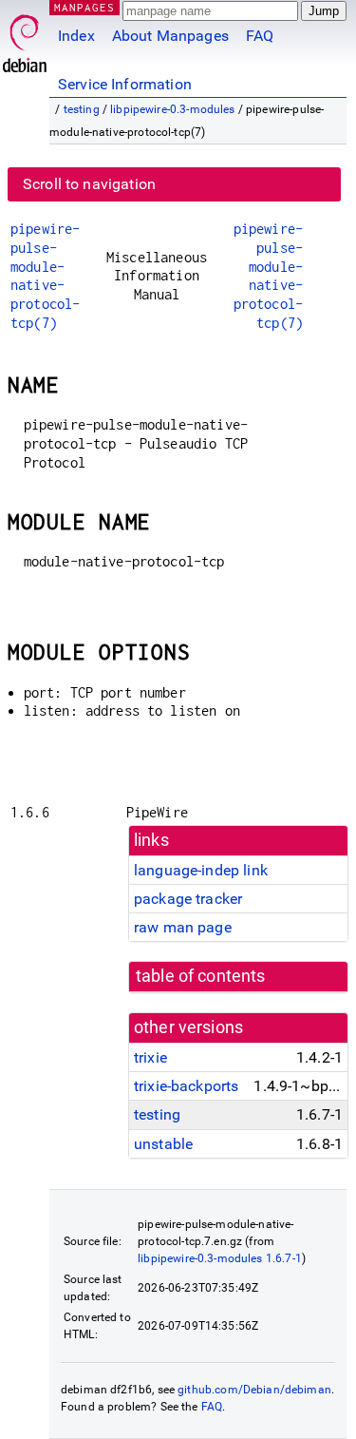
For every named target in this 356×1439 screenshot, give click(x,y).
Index (76, 36)
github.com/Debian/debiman (254, 1389)
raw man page (183, 927)
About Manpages (170, 36)
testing (82, 109)
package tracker (188, 899)
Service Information (125, 84)
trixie (150, 1057)
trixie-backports (186, 1086)
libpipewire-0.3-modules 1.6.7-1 (220, 1258)
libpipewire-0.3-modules (172, 109)
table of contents (201, 976)
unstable (163, 1144)
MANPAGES (84, 7)
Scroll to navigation (89, 184)
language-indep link (201, 870)
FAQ (259, 36)
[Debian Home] (24, 38)
